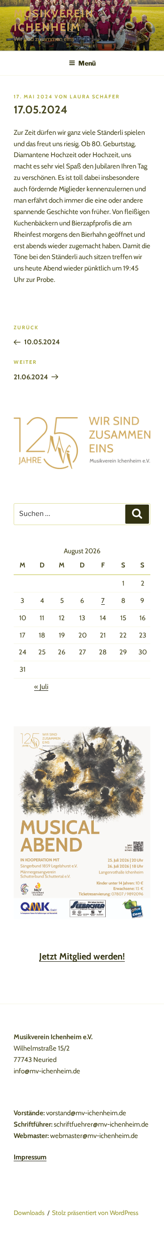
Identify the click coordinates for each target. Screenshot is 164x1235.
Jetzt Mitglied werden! (82, 956)
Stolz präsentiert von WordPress (95, 1213)
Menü (87, 63)
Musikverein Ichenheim (54, 20)
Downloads (29, 1213)
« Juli (41, 687)
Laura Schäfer (95, 96)
